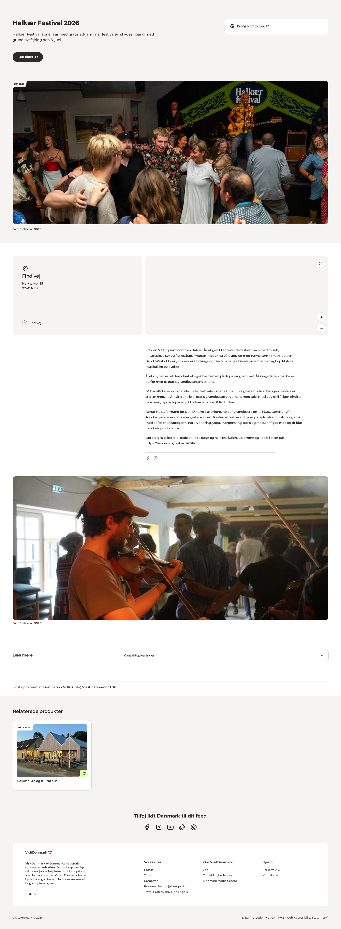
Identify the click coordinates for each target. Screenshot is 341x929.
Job (205, 870)
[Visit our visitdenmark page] (170, 827)
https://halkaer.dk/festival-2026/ (170, 443)
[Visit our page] (158, 827)
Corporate (151, 881)
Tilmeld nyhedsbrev (217, 875)
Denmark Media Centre (220, 881)
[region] (236, 295)
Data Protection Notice (258, 917)
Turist (148, 875)
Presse (149, 870)
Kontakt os (270, 875)
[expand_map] (321, 263)
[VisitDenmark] (38, 852)
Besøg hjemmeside (251, 26)
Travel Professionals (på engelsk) (167, 892)
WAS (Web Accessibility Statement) (303, 917)
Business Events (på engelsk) (165, 886)
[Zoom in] (321, 317)
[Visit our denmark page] (147, 827)
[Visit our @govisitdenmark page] (182, 827)
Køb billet (25, 57)
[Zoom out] (321, 328)
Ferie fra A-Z (271, 870)
